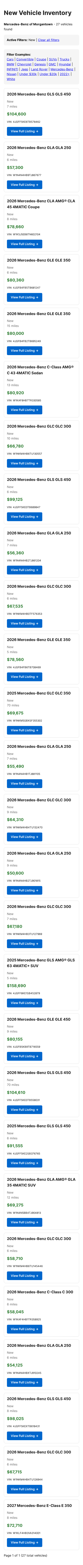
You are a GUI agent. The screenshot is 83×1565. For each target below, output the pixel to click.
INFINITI (12, 69)
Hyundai (65, 64)
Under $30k (28, 74)
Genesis (40, 64)
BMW (10, 64)
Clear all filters (48, 40)
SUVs (53, 59)
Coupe (41, 59)
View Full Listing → (24, 131)
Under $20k (48, 74)
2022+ (65, 74)
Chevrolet (24, 64)
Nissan (11, 74)
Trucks (64, 59)
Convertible (25, 59)
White (11, 79)
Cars (10, 59)
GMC (52, 64)
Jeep (24, 69)
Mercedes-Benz (62, 69)
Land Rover (39, 69)
